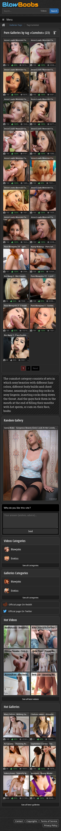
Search (54, 11)
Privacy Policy (50, 825)
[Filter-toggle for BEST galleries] (55, 33)
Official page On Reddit (20, 604)
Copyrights (32, 821)
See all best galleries (30, 804)
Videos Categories (14, 541)
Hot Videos (10, 620)
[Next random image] (55, 463)
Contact (19, 821)
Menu (10, 19)
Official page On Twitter (20, 611)
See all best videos (30, 699)
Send (30, 531)
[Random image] (27, 52)
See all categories (30, 565)
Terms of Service (49, 821)
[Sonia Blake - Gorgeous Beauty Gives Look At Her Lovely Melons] (30, 463)
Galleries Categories (16, 573)
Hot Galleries (11, 707)
